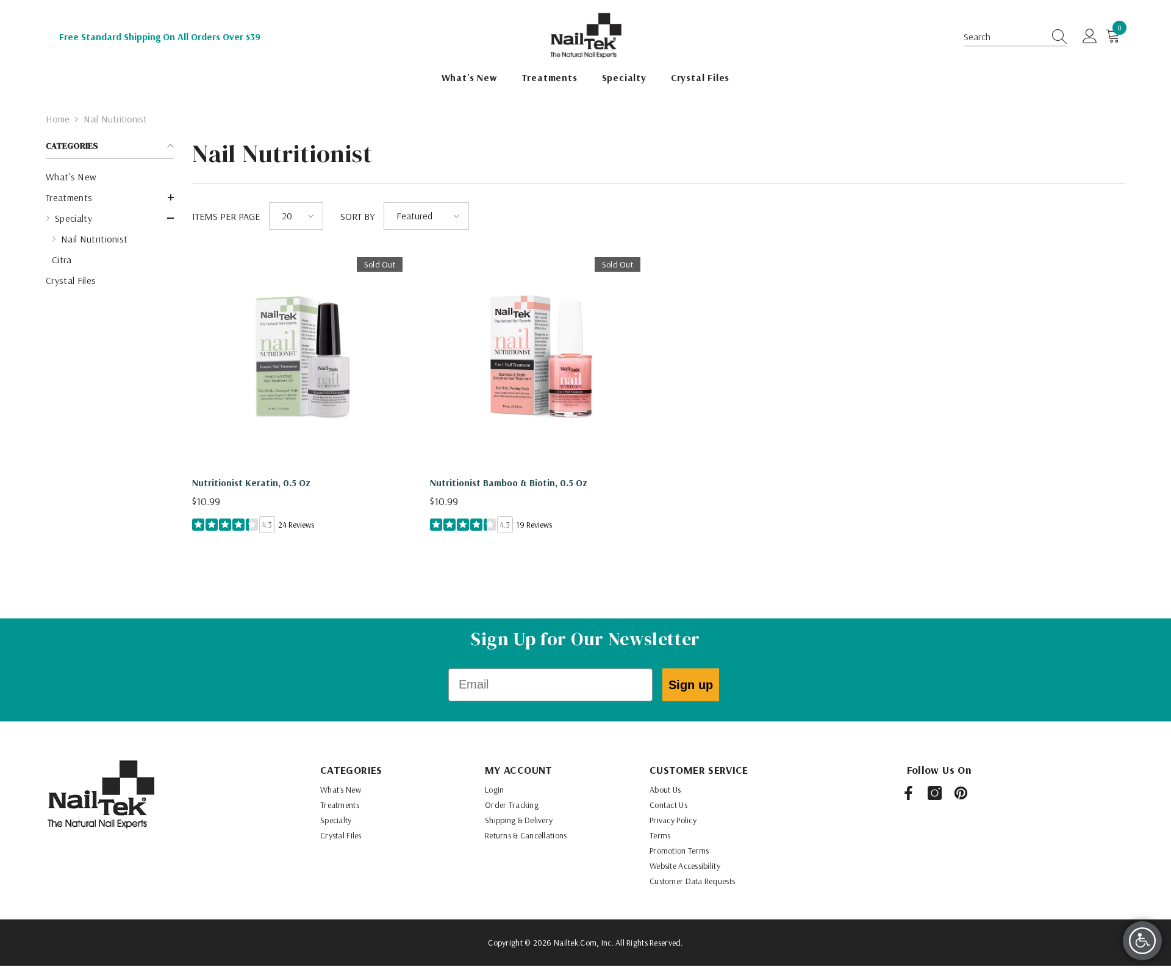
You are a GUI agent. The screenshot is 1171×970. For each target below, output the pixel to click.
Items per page (226, 216)
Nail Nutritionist (115, 119)
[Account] (1090, 36)
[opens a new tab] (908, 793)
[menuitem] (110, 176)
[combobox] (1004, 36)
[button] (1015, 36)
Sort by (357, 216)
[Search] (1055, 36)
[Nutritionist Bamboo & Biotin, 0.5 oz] (540, 357)
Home (58, 119)
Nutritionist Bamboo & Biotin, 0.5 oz (508, 482)
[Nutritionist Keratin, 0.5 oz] (302, 357)
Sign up (690, 685)
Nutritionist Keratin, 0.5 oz (251, 482)
